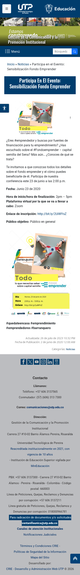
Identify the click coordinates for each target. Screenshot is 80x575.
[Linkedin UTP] (50, 362)
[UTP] (26, 9)
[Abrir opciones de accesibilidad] (4, 108)
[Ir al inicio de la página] (75, 558)
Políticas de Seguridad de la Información (40, 552)
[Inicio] (75, 558)
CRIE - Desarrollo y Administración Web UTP (35, 569)
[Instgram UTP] (43, 362)
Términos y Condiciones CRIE (39, 546)
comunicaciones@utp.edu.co (45, 407)
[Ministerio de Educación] (60, 8)
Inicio (11, 64)
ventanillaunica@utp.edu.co (39, 523)
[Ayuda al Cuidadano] (56, 362)
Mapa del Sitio (40, 557)
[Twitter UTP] (30, 362)
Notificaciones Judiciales (40, 534)
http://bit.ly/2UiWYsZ (52, 214)
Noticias (23, 64)
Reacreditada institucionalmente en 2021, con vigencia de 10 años (40, 451)
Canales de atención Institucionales (40, 529)
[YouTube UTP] (37, 362)
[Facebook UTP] (23, 362)
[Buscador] (74, 51)
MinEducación (40, 466)
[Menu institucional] (6, 8)
